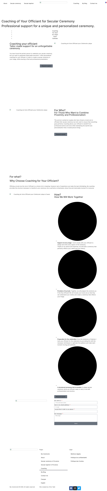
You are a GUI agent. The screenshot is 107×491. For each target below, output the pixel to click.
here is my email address (61, 405)
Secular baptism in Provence (49, 465)
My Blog (84, 3)
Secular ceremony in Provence (50, 461)
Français (43, 479)
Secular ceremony (15, 3)
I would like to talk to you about (64, 409)
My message (58, 413)
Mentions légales (76, 454)
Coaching (76, 3)
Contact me (93, 3)
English (43, 483)
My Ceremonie (45, 454)
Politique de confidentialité (79, 457)
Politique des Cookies (77, 461)
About (5, 3)
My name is (57, 400)
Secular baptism (29, 3)
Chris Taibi (52, 487)
